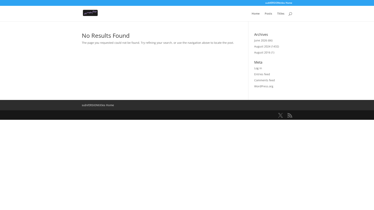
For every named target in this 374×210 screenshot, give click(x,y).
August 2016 (262, 52)
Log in (258, 68)
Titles (280, 13)
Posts (268, 13)
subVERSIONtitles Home (278, 3)
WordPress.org (263, 86)
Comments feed (264, 80)
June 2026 (260, 40)
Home (256, 13)
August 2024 (262, 46)
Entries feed (262, 74)
